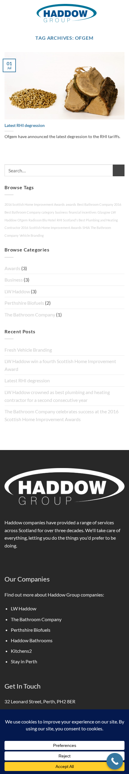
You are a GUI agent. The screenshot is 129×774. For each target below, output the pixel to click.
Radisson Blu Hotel (42, 220)
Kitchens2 (21, 651)
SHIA (86, 228)
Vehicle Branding (32, 235)
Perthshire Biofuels (24, 303)
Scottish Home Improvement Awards (55, 228)
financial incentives (83, 212)
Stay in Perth (24, 661)
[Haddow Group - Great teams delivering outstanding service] (66, 13)
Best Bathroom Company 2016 (99, 204)
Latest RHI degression (24, 125)
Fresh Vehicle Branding (28, 350)
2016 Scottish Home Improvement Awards (34, 204)
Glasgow (104, 212)
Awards (12, 268)
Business (13, 279)
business (61, 212)
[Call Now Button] (114, 761)
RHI (59, 220)
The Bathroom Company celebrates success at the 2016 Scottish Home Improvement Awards (61, 415)
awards (71, 204)
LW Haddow (17, 291)
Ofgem (22, 220)
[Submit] (118, 170)
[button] (8, 12)
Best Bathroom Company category (29, 212)
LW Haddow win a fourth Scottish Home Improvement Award (60, 365)
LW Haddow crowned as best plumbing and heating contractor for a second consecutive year (57, 396)
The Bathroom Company (29, 314)
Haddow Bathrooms (31, 640)
